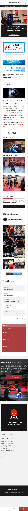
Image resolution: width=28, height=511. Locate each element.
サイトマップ (22, 489)
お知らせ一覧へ (20, 318)
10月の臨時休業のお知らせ (9, 307)
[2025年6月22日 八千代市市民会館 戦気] (8, 264)
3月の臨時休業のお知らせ (9, 295)
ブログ (5, 343)
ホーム (5, 325)
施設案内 (5, 335)
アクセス (5, 489)
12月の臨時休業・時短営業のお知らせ (11, 301)
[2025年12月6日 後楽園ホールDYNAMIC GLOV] (19, 230)
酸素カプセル (6, 339)
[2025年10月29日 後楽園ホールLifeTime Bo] (8, 241)
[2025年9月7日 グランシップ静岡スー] (8, 252)
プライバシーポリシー (13, 489)
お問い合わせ (6, 350)
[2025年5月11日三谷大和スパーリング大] (19, 264)
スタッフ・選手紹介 (8, 328)
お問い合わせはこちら (14, 377)
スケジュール (6, 346)
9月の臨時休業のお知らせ (9, 313)
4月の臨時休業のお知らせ (9, 289)
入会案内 (5, 332)
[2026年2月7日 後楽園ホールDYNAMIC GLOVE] (8, 230)
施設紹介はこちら (14, 34)
